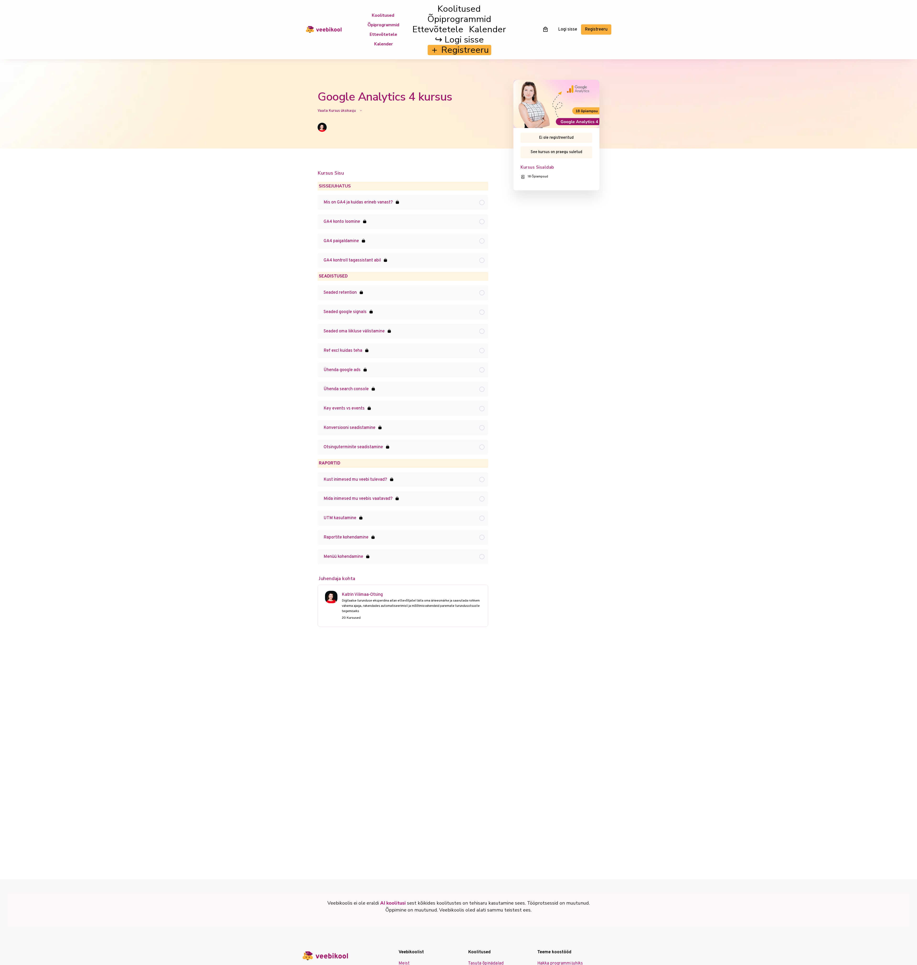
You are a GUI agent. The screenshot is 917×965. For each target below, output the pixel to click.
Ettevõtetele (383, 34)
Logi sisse (567, 29)
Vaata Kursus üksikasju (337, 111)
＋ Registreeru (459, 50)
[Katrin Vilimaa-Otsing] (331, 597)
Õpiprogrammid (383, 25)
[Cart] (545, 29)
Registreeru (596, 29)
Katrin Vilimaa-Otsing (362, 594)
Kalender (383, 44)
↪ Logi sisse (459, 40)
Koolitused (383, 15)
